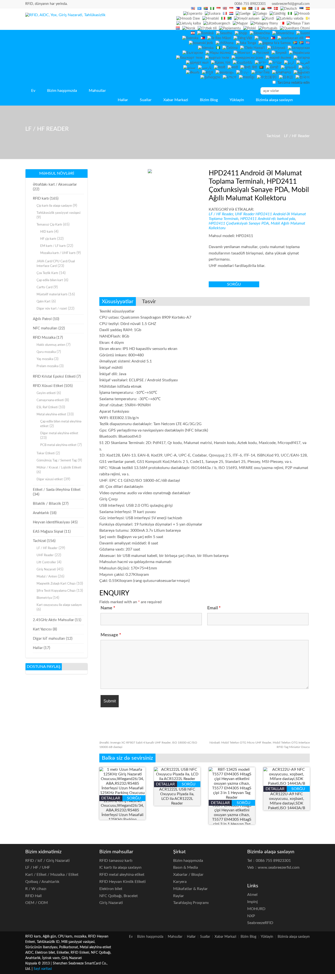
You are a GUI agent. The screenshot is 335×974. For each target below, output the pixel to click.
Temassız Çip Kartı (49, 224)
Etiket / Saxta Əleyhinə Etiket (56, 490)
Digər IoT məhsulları (49, 638)
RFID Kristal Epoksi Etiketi (54, 376)
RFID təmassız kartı (115, 861)
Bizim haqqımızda (62, 91)
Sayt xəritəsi (43, 969)
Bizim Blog (209, 100)
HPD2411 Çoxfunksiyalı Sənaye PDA (239, 223)
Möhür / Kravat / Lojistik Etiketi (59, 467)
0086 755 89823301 (250, 4)
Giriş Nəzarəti (46, 569)
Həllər (123, 100)
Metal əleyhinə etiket (51, 414)
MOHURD (256, 909)
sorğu (234, 284)
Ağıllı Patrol (42, 319)
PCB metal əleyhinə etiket (58, 445)
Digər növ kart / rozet (52, 308)
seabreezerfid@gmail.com (291, 4)
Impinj (252, 902)
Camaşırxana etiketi (50, 400)
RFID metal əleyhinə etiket (121, 875)
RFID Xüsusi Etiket (48, 386)
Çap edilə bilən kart (50, 280)
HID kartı (46, 231)
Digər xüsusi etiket (50, 479)
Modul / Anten (47, 576)
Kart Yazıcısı (42, 629)
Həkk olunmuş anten (51, 345)
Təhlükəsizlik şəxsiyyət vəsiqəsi (58, 213)
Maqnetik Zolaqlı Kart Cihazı (56, 583)
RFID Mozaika (44, 337)
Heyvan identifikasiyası (51, 522)
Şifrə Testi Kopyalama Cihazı (56, 590)
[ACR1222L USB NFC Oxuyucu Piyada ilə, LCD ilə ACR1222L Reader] (177, 779)
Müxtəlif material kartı (52, 294)
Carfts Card (44, 287)
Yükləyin (237, 100)
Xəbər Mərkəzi (175, 100)
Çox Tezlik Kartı (47, 273)
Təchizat (273, 136)
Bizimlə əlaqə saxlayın (274, 100)
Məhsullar (97, 91)
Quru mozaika (46, 352)
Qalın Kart (44, 301)
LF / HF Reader (297, 136)
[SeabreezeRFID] (65, 15)
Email (214, 608)
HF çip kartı (48, 238)
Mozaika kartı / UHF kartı (58, 253)
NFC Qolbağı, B (118, 896)
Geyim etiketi (46, 393)
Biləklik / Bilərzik (47, 503)
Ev (33, 91)
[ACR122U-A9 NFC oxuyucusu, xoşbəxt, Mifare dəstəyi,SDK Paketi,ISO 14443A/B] (286, 783)
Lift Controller (46, 562)
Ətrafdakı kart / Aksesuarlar (55, 184)
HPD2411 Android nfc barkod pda (267, 219)
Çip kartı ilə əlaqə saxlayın (54, 205)
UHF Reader (245, 214)
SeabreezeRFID (260, 923)
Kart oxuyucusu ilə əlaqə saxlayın (59, 605)
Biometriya (44, 598)
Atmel (252, 895)
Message (111, 635)
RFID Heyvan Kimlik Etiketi (122, 882)
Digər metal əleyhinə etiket (59, 433)
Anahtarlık (41, 513)
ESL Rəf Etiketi (47, 407)
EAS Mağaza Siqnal (48, 531)
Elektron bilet (110, 889)
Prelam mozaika (47, 366)
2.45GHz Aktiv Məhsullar (53, 620)
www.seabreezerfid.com (278, 867)
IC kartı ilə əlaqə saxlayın (120, 867)
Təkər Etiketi (46, 453)
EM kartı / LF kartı (53, 246)
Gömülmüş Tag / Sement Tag (57, 460)
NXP (251, 916)
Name (108, 608)
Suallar (146, 100)
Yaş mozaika (45, 359)
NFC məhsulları (45, 328)
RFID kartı (41, 198)
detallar (110, 798)
